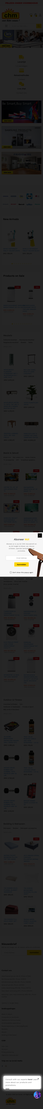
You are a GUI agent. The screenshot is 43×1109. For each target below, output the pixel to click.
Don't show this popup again (23, 572)
